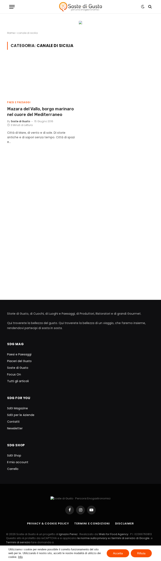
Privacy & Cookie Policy (48, 523)
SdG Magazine (17, 408)
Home (11, 33)
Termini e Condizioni (92, 523)
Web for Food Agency (113, 534)
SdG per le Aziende (20, 415)
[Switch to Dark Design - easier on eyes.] (142, 7)
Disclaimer (124, 523)
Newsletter (15, 428)
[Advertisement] (80, 194)
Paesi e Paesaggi (19, 102)
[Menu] (12, 6)
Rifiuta (141, 553)
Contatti (13, 422)
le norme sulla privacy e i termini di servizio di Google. (113, 538)
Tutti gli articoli (18, 381)
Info (20, 556)
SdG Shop (14, 455)
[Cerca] (149, 6)
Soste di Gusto (20, 121)
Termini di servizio (18, 542)
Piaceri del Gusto (19, 361)
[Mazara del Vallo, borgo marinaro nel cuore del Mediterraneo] (42, 77)
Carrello (12, 469)
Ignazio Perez (68, 534)
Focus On (14, 374)
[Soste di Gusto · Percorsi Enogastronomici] (80, 7)
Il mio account (17, 462)
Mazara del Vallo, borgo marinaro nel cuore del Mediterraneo (40, 111)
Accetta (118, 553)
